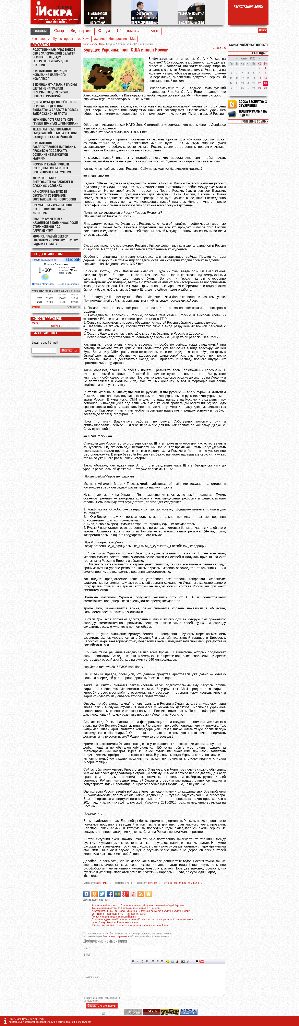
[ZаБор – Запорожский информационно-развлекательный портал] (170, 1014)
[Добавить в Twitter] (102, 894)
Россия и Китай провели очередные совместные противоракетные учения (52, 168)
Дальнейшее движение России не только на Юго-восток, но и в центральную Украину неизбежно (143, 920)
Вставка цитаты (187, 961)
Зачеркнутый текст (147, 961)
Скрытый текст (183, 961)
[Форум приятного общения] (104, 1014)
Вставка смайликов (168, 961)
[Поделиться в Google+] (125, 894)
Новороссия (118, 39)
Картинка (172, 961)
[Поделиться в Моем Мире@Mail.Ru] (117, 894)
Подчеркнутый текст (142, 961)
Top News (83, 39)
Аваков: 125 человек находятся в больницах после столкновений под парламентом (56, 225)
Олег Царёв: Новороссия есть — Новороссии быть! (119, 914)
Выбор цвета (177, 961)
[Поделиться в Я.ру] (133, 894)
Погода (36, 259)
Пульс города (63, 39)
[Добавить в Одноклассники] (94, 894)
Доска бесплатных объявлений (253, 103)
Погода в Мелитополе (43, 284)
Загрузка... (56, 326)
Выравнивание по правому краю (162, 961)
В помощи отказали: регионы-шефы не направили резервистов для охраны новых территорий (55, 90)
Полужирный (133, 961)
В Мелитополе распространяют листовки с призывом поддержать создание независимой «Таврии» (54, 151)
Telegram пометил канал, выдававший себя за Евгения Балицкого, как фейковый (55, 133)
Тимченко (152, 883)
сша (170, 883)
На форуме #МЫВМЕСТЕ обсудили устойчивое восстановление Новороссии (54, 195)
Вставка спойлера (197, 961)
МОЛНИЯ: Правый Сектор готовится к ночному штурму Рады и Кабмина (55, 240)
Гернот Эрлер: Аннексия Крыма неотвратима (115, 922)
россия (177, 883)
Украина (100, 39)
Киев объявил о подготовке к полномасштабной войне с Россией (125, 908)
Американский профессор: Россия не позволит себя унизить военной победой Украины (138, 905)
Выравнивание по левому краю (153, 961)
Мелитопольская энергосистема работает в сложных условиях (53, 182)
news (98, 883)
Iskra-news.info (84, 1022)
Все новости (41, 39)
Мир (133, 39)
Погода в (56, 264)
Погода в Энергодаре (68, 284)
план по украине (190, 883)
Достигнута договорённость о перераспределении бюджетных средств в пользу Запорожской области (55, 108)
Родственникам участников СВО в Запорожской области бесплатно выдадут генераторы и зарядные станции (54, 57)
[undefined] (133, 1014)
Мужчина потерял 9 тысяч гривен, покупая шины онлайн (55, 121)
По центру (157, 961)
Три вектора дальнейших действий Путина (114, 917)
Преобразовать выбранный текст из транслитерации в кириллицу (192, 961)
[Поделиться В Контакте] (86, 894)
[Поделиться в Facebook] (110, 894)
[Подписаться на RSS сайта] (140, 894)
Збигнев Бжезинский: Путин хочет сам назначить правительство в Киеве (130, 925)
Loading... (35, 323)
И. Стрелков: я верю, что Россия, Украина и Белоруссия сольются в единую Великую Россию (141, 911)
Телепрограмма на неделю (253, 113)
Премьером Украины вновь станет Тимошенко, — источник (53, 209)
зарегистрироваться (118, 936)
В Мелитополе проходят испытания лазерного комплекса (51, 75)
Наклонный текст (137, 961)
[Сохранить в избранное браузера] (148, 894)
